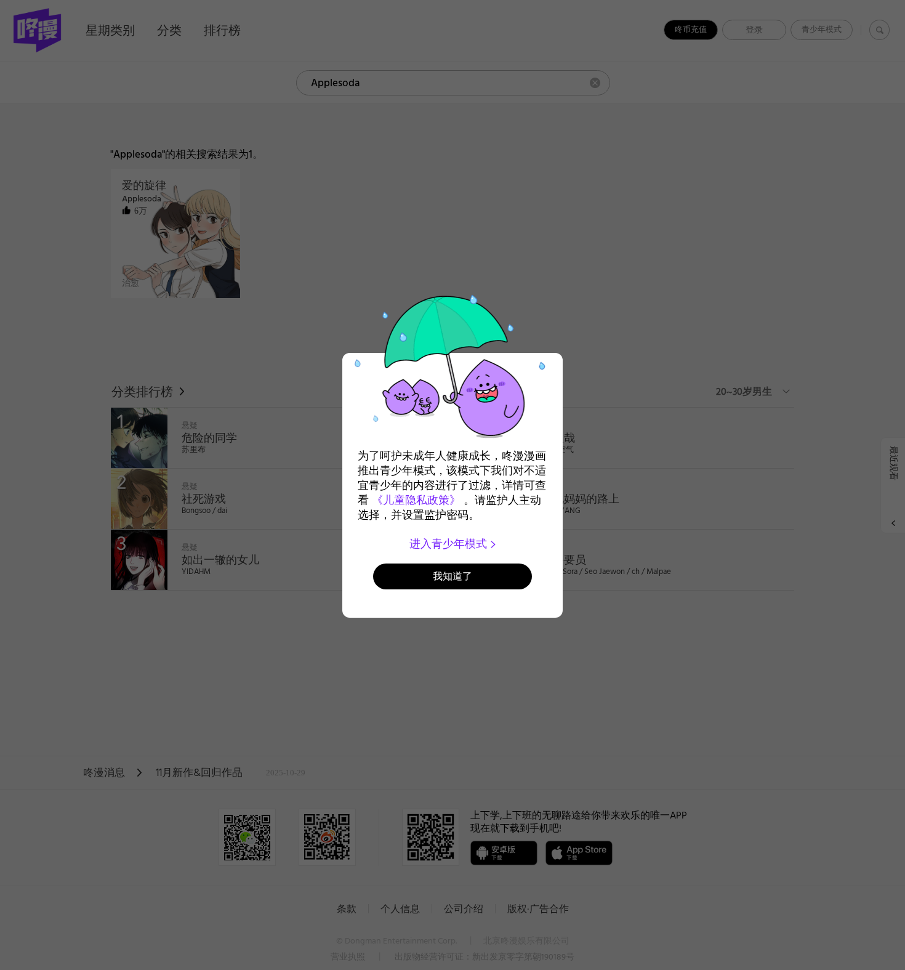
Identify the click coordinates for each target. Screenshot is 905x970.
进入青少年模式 (449, 544)
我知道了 (452, 576)
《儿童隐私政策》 (416, 500)
